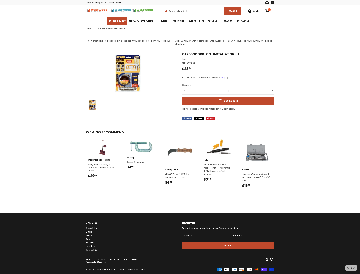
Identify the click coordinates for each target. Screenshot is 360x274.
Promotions (179, 21)
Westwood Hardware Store (104, 269)
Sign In (256, 11)
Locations (228, 21)
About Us (213, 21)
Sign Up (228, 245)
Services (163, 21)
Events (192, 21)
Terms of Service (130, 259)
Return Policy (114, 259)
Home (88, 28)
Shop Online (117, 21)
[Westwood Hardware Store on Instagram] (271, 259)
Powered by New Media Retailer (132, 269)
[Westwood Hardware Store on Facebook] (267, 259)
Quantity (186, 85)
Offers (89, 231)
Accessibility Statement (96, 262)
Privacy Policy (101, 259)
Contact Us (243, 21)
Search (235, 11)
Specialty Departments (141, 21)
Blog (201, 21)
